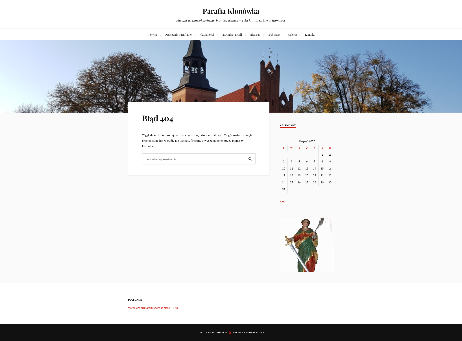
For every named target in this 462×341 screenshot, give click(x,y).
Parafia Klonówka (231, 11)
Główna (152, 34)
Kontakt (310, 34)
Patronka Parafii (232, 34)
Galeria (292, 34)
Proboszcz (274, 34)
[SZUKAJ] (250, 158)
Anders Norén (255, 332)
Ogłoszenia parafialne (178, 34)
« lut (282, 201)
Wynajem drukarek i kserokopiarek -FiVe (153, 307)
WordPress (219, 332)
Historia (255, 34)
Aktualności (207, 34)
